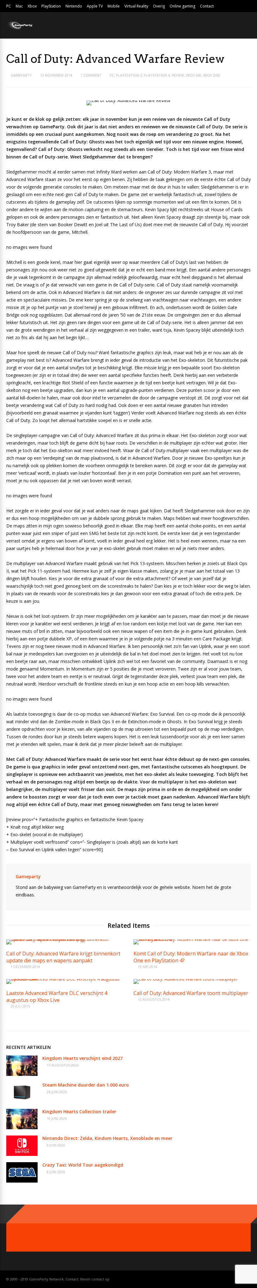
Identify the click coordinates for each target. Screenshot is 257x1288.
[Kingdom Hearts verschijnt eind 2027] (22, 1074)
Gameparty (21, 75)
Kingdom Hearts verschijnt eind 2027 (82, 1058)
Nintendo (74, 6)
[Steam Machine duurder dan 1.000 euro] (22, 1101)
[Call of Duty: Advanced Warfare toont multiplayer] (186, 979)
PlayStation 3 (129, 75)
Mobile (114, 6)
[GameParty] (19, 29)
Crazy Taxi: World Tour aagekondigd (82, 1165)
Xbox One (211, 75)
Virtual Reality (136, 6)
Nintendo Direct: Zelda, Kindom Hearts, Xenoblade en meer (107, 1138)
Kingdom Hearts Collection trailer (79, 1111)
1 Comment (91, 75)
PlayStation (51, 6)
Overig (159, 6)
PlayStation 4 (157, 75)
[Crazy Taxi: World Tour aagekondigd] (22, 1181)
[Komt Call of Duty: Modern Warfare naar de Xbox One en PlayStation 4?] (192, 939)
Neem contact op (94, 1279)
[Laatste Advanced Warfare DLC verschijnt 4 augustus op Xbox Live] (64, 979)
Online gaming (182, 6)
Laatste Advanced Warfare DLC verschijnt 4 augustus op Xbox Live (56, 996)
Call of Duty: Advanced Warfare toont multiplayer (191, 993)
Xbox (32, 6)
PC (8, 6)
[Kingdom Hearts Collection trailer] (22, 1127)
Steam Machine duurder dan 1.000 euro (85, 1085)
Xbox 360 (193, 75)
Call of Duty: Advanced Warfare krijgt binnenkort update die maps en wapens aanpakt (63, 957)
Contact (207, 6)
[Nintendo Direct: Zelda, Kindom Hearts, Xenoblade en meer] (22, 1154)
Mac (19, 6)
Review (178, 75)
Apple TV (95, 6)
